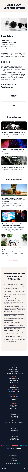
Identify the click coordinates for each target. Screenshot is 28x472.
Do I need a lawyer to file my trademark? (14, 284)
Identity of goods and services (17, 53)
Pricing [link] (14, 364)
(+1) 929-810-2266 (14, 417)
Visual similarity (21, 56)
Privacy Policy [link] (14, 460)
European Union (12, 46)
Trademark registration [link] (14, 378)
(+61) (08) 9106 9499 (14, 439)
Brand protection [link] (14, 380)
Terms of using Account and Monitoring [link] (14, 373)
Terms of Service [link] (14, 371)
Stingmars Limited (11, 42)
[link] (14, 196)
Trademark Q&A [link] (14, 367)
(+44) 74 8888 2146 (14, 410)
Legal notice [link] (14, 458)
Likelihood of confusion (7, 55)
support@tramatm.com (14, 387)
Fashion (8, 49)
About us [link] (14, 362)
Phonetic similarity (18, 55)
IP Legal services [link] (14, 382)
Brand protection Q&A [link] (14, 369)
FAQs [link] (14, 365)
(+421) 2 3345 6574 (14, 432)
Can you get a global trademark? (12, 322)
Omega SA (8, 40)
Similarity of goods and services (9, 56)
